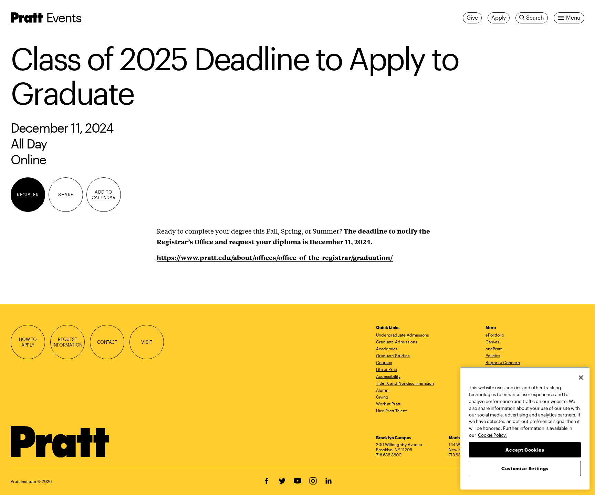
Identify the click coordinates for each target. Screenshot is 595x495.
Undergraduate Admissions (402, 334)
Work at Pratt (388, 403)
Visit (146, 342)
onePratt (494, 348)
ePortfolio (495, 334)
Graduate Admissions (396, 341)
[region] (524, 428)
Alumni (382, 390)
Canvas (492, 341)
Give (472, 17)
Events (63, 17)
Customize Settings (525, 468)
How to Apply (28, 342)
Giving (382, 396)
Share (65, 194)
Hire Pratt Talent (391, 410)
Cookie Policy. (492, 434)
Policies (493, 355)
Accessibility (388, 376)
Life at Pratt (386, 369)
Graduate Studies (393, 355)
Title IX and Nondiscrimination (405, 383)
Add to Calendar (104, 194)
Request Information (67, 342)
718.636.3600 (388, 454)
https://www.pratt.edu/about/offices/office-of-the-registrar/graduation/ (275, 257)
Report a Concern (503, 362)
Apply (498, 17)
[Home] (60, 442)
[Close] (580, 377)
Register (28, 194)
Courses (384, 362)
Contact (107, 342)
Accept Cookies (524, 449)
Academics (387, 348)
